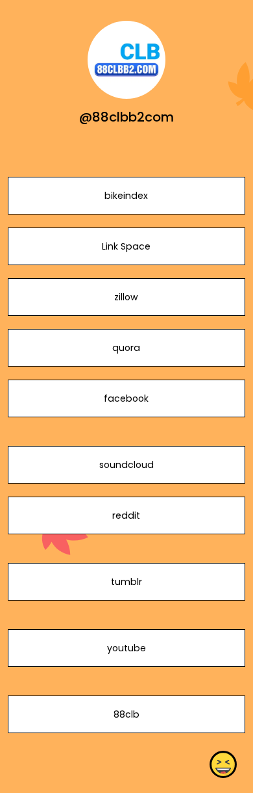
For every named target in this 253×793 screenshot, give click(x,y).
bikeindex (126, 195)
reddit (126, 515)
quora (126, 347)
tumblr (126, 581)
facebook (126, 398)
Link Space (126, 246)
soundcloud (126, 464)
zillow (126, 297)
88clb (126, 714)
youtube (126, 648)
